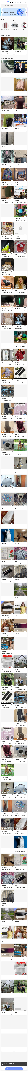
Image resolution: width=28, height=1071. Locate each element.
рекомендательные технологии (11, 1064)
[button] (12, 50)
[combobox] (14, 5)
